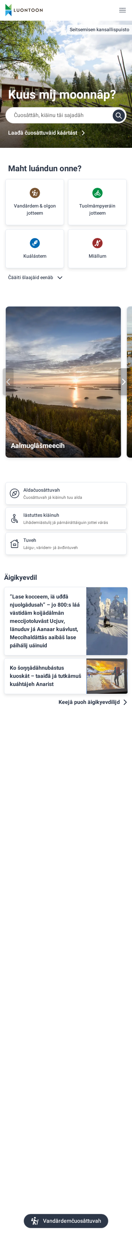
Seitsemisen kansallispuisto (99, 29)
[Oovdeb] (8, 381)
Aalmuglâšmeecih (38, 446)
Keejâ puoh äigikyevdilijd (89, 702)
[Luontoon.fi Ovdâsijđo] (24, 10)
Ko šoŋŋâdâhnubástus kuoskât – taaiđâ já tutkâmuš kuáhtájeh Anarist (45, 676)
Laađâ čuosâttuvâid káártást (42, 133)
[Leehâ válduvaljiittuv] (122, 10)
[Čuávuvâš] (123, 381)
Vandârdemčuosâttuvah (72, 1221)
